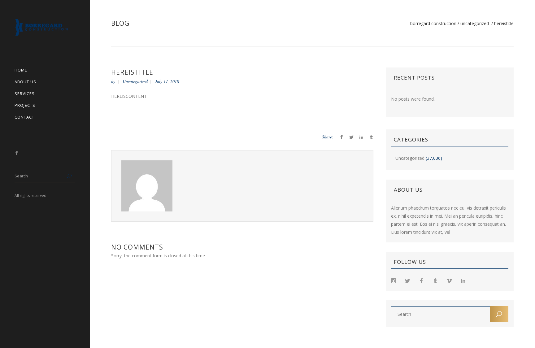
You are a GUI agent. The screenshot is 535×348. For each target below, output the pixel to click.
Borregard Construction (433, 23)
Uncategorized (474, 23)
